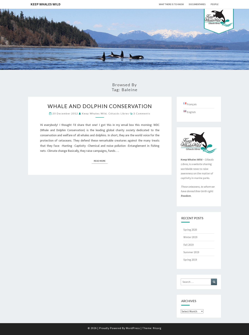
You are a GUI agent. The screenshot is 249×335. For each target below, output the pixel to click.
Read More (101, 160)
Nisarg (157, 328)
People (215, 4)
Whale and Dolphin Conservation (100, 106)
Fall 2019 (188, 244)
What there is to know (171, 4)
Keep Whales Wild (45, 4)
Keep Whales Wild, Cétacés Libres (105, 113)
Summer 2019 (191, 252)
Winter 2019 (190, 237)
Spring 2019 (190, 259)
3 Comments (141, 113)
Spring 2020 (190, 229)
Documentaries (197, 4)
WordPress (133, 328)
